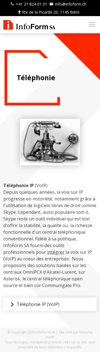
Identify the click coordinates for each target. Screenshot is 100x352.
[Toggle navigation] (90, 24)
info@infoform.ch (70, 4)
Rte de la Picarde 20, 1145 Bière (50, 12)
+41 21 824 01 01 (31, 4)
